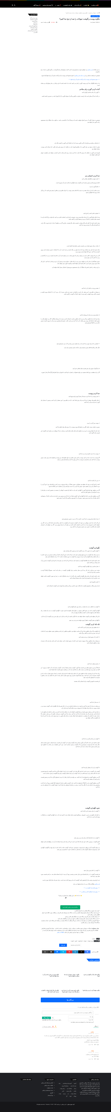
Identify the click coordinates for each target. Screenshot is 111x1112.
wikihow (93, 938)
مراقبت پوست (73, 1093)
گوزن (76, 941)
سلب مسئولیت (50, 1087)
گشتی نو (35, 32)
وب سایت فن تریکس (80, 75)
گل (66, 1096)
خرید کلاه (32, 18)
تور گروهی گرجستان (33, 26)
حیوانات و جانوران (92, 12)
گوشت (72, 941)
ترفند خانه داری (73, 1085)
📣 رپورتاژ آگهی (36, 5)
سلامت (75, 1091)
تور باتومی (35, 24)
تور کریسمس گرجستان (32, 30)
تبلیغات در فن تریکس (48, 1085)
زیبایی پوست (62, 1088)
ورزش (64, 1093)
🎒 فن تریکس (95, 5)
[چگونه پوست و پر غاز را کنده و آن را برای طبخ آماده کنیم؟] (50, 968)
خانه (98, 12)
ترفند (60, 1083)
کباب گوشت (80, 941)
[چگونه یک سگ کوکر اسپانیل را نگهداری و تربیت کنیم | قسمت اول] (50, 984)
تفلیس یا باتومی (34, 29)
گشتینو (36, 19)
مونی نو (35, 18)
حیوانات (85, 941)
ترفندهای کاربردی (65, 1085)
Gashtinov (32, 19)
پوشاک (75, 1096)
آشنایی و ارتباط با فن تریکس (47, 1082)
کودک (70, 1096)
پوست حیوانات (90, 941)
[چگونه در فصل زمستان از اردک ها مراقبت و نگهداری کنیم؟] (70, 968)
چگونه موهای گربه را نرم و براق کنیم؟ (91, 990)
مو (68, 1093)
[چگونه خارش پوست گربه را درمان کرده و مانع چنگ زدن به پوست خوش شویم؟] (70, 984)
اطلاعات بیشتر (60, 932)
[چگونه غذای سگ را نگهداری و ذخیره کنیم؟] (91, 968)
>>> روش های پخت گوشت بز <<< (92, 887)
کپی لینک (63, 945)
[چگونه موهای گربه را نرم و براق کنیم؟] (91, 984)
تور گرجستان (34, 21)
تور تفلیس (35, 22)
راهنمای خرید (69, 1088)
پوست (60, 1093)
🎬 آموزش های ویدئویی (48, 5)
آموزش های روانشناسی (67, 1083)
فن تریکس (90, 69)
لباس (63, 1091)
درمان (75, 1088)
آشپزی (75, 1083)
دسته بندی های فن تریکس (47, 1090)
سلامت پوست (68, 1091)
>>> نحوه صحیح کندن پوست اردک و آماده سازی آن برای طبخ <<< (84, 79)
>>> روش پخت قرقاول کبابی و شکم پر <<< (89, 891)
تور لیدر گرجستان (33, 27)
